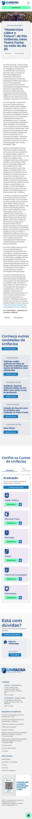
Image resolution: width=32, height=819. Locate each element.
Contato (4, 765)
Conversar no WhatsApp (10, 762)
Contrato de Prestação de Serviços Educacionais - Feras (13, 716)
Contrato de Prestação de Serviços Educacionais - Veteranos (13, 720)
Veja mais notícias (10, 349)
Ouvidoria (5, 768)
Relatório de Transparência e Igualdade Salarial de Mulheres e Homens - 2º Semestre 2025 (14, 734)
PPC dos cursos (7, 745)
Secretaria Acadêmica (9, 770)
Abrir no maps (8, 695)
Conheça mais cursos (16, 487)
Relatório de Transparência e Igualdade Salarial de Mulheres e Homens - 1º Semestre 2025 (14, 740)
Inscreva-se (16, 7)
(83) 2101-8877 (6, 759)
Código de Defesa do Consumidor (13, 724)
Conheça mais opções (12, 635)
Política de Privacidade (9, 727)
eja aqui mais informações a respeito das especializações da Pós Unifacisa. (16, 305)
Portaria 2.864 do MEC (9, 748)
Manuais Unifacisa (7, 730)
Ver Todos (5, 751)
